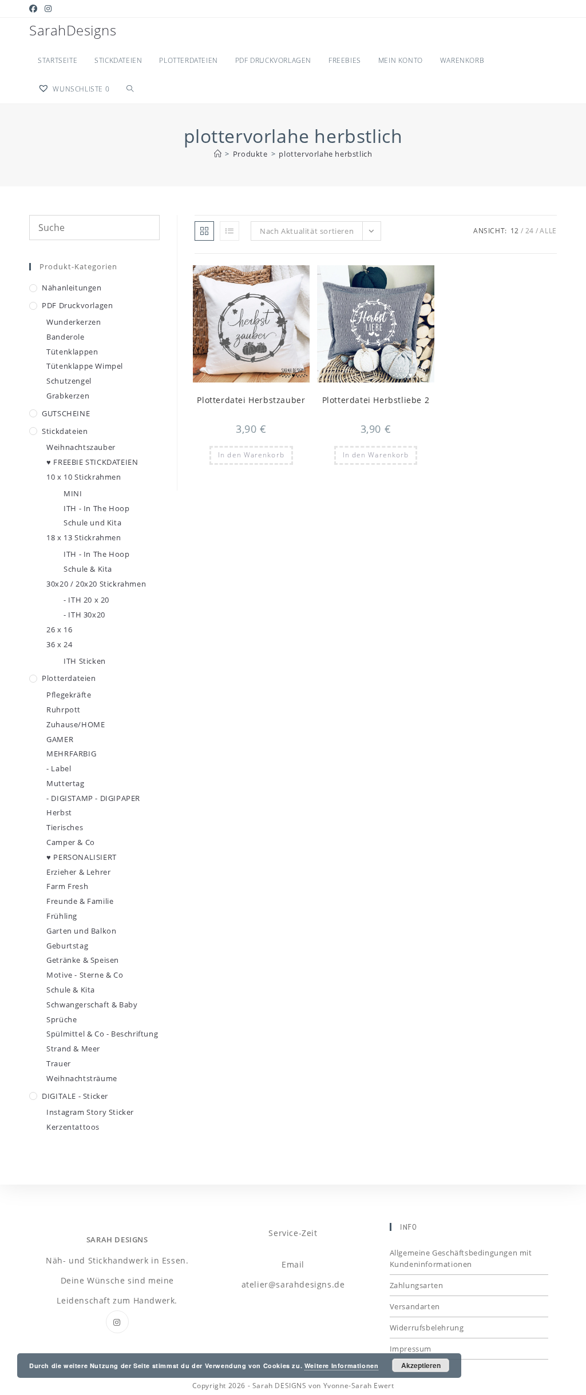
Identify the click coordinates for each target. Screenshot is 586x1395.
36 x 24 (59, 644)
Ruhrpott (63, 709)
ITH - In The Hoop (96, 508)
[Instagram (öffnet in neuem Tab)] (48, 8)
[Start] (218, 154)
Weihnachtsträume (81, 1078)
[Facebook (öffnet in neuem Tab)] (35, 8)
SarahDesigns (72, 30)
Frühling (61, 916)
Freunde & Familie (79, 901)
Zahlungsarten (417, 1285)
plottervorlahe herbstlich (325, 154)
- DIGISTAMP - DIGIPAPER (93, 798)
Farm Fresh (67, 886)
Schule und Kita (92, 522)
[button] (273, 279)
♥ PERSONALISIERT (81, 857)
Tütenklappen (72, 351)
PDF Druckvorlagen (77, 305)
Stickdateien (65, 431)
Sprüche (61, 1019)
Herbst (59, 812)
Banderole (65, 337)
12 (514, 231)
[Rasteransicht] (204, 231)
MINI (73, 493)
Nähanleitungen (71, 287)
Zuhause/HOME (75, 724)
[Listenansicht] (229, 231)
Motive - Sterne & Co (84, 975)
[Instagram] (117, 1321)
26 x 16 (59, 629)
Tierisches (64, 827)
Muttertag (65, 783)
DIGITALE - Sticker (75, 1096)
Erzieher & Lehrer (78, 872)
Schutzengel (69, 381)
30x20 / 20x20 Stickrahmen (96, 584)
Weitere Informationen (341, 1365)
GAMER (59, 739)
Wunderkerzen (73, 322)
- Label (58, 768)
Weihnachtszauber (81, 447)
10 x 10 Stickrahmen (83, 477)
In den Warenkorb (251, 455)
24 (529, 231)
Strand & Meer (73, 1048)
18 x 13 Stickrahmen (83, 537)
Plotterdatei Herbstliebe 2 (376, 399)
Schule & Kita (88, 569)
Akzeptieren (421, 1365)
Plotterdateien (69, 678)
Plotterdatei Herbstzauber (251, 399)
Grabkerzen (67, 395)
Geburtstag (67, 945)
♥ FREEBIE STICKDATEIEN (92, 462)
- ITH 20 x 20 (86, 600)
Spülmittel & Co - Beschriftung (102, 1034)
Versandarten (415, 1306)
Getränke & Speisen (82, 960)
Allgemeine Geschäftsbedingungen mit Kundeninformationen (461, 1258)
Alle (548, 231)
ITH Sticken (85, 661)
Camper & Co (70, 842)
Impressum (410, 1349)
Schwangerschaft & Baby (91, 1004)
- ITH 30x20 (84, 614)
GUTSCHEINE (66, 413)
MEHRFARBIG (71, 753)
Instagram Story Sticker (90, 1112)
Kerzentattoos (73, 1127)
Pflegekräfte (68, 694)
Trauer (58, 1063)
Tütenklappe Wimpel (84, 366)
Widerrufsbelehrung (427, 1327)
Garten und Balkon (81, 931)
